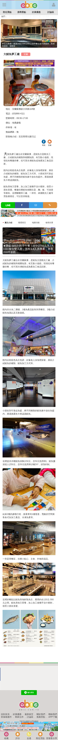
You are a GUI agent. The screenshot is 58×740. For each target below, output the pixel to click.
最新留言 (29, 714)
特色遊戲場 (27, 16)
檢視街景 (49, 222)
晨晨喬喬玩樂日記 (27, 136)
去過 (29, 738)
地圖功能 (36, 222)
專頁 (44, 142)
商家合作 (19, 717)
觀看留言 (22, 222)
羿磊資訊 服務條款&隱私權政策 (29, 721)
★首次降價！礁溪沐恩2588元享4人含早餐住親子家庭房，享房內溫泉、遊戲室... (28, 45)
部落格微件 (6, 717)
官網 (50, 142)
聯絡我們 (52, 714)
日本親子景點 (14, 16)
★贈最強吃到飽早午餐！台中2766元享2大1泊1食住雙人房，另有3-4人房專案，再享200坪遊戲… (28, 249)
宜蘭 (26, 54)
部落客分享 (51, 738)
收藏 (6, 738)
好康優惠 (36, 12)
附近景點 (7, 12)
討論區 (30, 717)
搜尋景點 (21, 12)
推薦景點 (41, 717)
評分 (18, 738)
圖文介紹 (8, 222)
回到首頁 (5, 714)
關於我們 (41, 714)
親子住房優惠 (38, 16)
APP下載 (52, 717)
